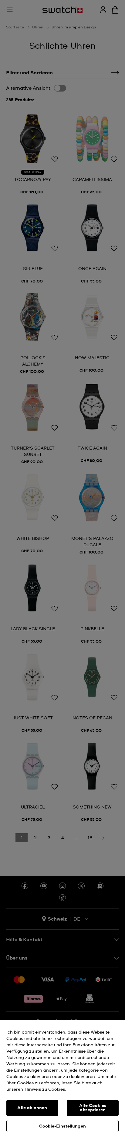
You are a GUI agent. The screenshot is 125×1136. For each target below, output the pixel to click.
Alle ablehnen (32, 1108)
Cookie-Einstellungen (62, 1126)
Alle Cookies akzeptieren (92, 1108)
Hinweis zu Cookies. (45, 1089)
